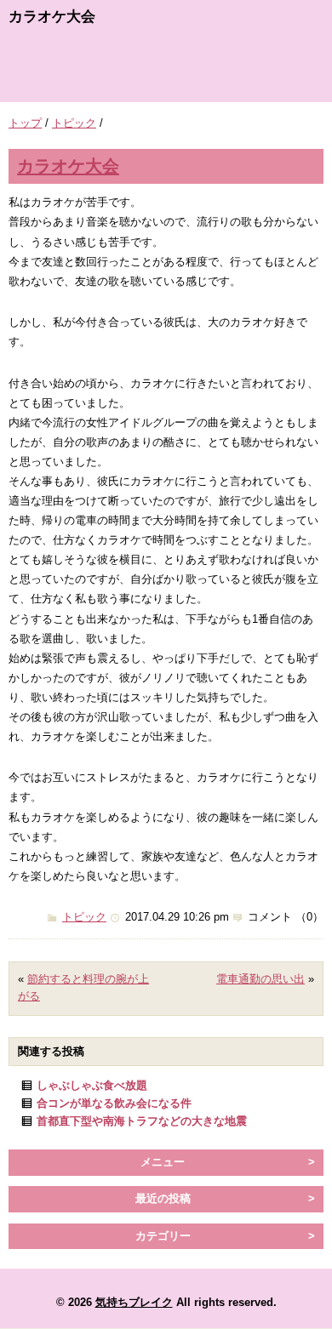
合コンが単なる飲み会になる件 (114, 1103)
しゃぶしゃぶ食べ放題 (92, 1085)
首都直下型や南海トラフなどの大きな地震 (142, 1121)
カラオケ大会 (68, 165)
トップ (25, 123)
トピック (74, 123)
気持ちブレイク (134, 1302)
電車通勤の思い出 (260, 979)
